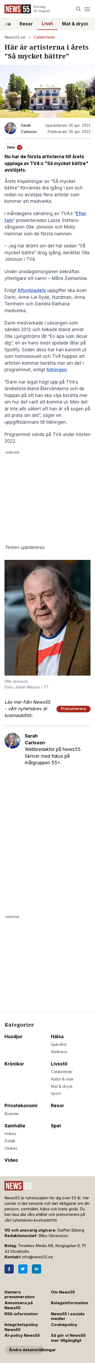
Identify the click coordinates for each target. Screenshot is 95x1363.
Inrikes (10, 1133)
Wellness (59, 1051)
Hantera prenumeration (19, 1295)
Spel (56, 1125)
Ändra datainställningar (26, 1350)
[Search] (78, 9)
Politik (9, 1141)
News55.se (14, 37)
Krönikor (14, 1064)
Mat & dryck (75, 23)
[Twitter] (22, 1269)
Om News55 (63, 1292)
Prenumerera (73, 708)
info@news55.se (37, 1257)
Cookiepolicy (64, 1324)
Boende (11, 1113)
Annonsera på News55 (18, 1305)
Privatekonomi (20, 1105)
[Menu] (87, 9)
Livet (47, 23)
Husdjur (13, 1036)
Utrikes (10, 1148)
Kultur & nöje (62, 1079)
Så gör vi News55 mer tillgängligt (68, 1338)
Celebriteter (44, 37)
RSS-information (21, 1314)
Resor (26, 23)
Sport (56, 1093)
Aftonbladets (32, 290)
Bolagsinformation (69, 1303)
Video (11, 1160)
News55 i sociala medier (67, 1316)
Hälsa (57, 1036)
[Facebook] (9, 1269)
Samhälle (14, 1125)
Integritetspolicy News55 (21, 1327)
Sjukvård (58, 1044)
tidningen (56, 369)
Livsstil (59, 1064)
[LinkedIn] (36, 1269)
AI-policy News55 (22, 1335)
